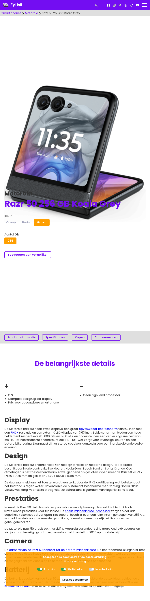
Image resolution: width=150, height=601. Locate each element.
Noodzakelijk (104, 569)
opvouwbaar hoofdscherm (98, 429)
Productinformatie (21, 337)
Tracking (50, 569)
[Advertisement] (75, 47)
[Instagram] (114, 5)
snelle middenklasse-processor (87, 511)
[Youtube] (137, 5)
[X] (120, 5)
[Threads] (125, 5)
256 (10, 241)
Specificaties (55, 337)
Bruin (26, 222)
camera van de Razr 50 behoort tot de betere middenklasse (52, 550)
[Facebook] (108, 5)
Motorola (31, 13)
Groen (41, 222)
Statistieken (75, 569)
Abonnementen (105, 337)
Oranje (11, 222)
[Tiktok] (131, 5)
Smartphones (11, 13)
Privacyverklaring (75, 561)
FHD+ (14, 432)
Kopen (80, 337)
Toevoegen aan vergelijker (28, 255)
